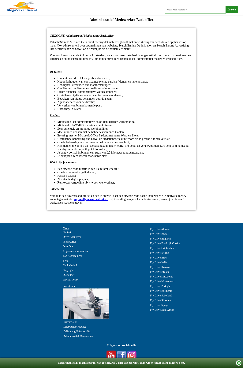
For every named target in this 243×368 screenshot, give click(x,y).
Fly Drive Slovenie (160, 300)
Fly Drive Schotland (161, 295)
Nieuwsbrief (69, 241)
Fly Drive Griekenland (162, 248)
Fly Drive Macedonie (161, 276)
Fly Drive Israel (158, 257)
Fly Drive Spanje (159, 305)
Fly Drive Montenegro (162, 281)
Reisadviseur (70, 322)
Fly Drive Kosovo (160, 267)
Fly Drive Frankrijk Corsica (165, 243)
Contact (67, 232)
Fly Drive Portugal (160, 286)
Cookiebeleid (70, 265)
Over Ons (68, 246)
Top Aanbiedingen (72, 256)
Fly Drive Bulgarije (160, 238)
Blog (65, 260)
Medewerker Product (74, 326)
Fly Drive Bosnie (159, 233)
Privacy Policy (71, 279)
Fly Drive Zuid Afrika (162, 309)
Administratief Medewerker (78, 336)
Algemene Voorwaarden (75, 251)
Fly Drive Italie (158, 262)
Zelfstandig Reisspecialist (77, 331)
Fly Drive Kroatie (159, 271)
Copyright (68, 270)
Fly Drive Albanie (160, 229)
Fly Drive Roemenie (161, 290)
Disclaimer (68, 274)
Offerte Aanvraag (72, 237)
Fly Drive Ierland (159, 252)
